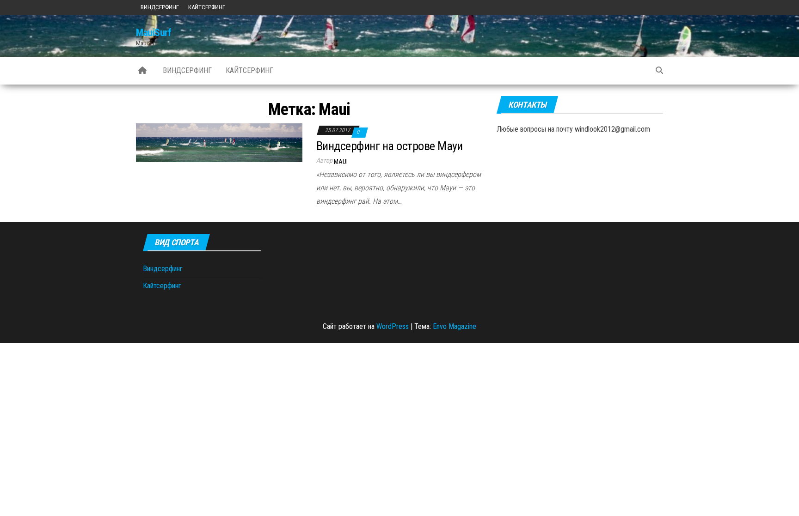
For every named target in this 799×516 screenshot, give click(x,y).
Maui (341, 161)
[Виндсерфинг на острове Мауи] (219, 142)
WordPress (392, 326)
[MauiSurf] (142, 71)
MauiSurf (153, 32)
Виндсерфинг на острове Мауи (389, 146)
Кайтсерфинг (206, 7)
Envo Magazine (454, 326)
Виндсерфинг (160, 7)
